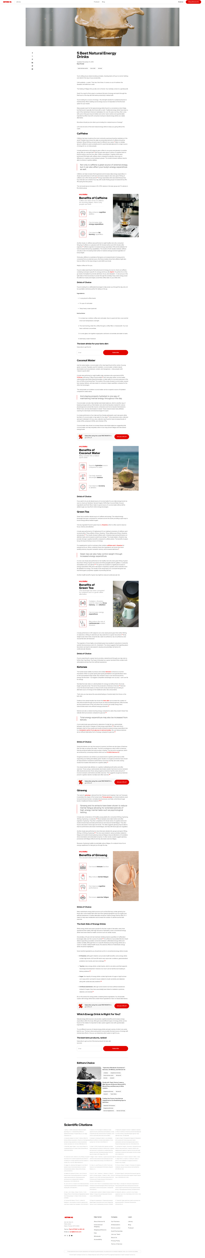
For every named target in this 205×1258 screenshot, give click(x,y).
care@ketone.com (75, 1232)
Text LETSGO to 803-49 (76, 1229)
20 (101, 800)
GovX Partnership (116, 1231)
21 (96, 818)
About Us (114, 1237)
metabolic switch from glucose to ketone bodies (95, 730)
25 (90, 971)
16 (115, 731)
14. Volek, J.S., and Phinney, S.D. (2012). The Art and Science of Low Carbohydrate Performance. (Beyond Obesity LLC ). (101, 1167)
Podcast (96, 2)
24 (105, 960)
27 (93, 991)
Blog (103, 2)
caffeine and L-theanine (114, 545)
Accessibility (98, 1239)
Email (79, 352)
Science (180, 2)
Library (18, 2)
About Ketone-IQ (99, 1221)
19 (99, 800)
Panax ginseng (107, 797)
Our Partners (115, 1221)
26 (101, 981)
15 (112, 726)
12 (119, 685)
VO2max (79, 377)
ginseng (87, 795)
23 (103, 938)
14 (106, 712)
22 (95, 832)
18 (109, 774)
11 (122, 634)
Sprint (112, 272)
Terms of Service (116, 1244)
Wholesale (97, 1236)
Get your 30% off (122, 436)
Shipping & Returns (100, 1230)
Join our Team (115, 1234)
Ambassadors (115, 1224)
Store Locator (115, 1228)
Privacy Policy (115, 1241)
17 (107, 762)
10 (95, 564)
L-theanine (104, 525)
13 (108, 706)
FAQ (95, 1233)
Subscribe (115, 352)
